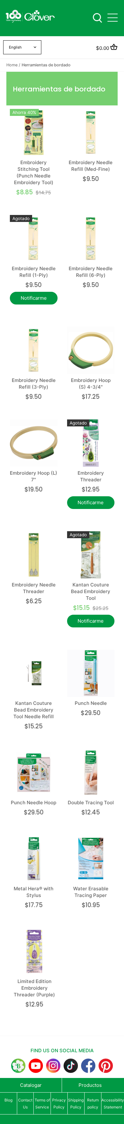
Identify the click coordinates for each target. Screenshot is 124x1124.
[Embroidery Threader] (91, 443)
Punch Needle (91, 703)
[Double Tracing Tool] (91, 773)
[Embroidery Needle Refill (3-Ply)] (34, 350)
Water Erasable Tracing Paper (90, 892)
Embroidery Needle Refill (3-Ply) (34, 383)
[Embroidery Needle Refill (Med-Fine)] (91, 133)
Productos (90, 1085)
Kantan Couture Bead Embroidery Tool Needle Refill (33, 709)
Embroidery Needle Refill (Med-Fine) (91, 165)
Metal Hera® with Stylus (33, 892)
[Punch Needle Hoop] (34, 773)
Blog (8, 1100)
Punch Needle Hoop (33, 803)
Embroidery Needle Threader (34, 588)
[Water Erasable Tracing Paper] (91, 859)
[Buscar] (97, 17)
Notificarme (34, 298)
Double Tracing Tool (91, 803)
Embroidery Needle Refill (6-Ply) (91, 271)
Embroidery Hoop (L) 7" (33, 476)
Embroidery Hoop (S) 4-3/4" (91, 383)
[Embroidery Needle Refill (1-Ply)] (34, 239)
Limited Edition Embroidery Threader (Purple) (34, 988)
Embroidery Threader (91, 476)
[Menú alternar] (112, 18)
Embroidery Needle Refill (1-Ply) (34, 271)
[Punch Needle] (91, 673)
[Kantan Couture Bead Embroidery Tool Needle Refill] (34, 673)
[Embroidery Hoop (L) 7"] (34, 443)
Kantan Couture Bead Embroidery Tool (90, 591)
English (15, 47)
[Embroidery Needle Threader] (34, 555)
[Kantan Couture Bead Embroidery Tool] (91, 555)
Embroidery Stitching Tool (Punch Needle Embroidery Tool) (33, 172)
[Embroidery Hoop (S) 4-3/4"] (91, 350)
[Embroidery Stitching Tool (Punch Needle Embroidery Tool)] (34, 133)
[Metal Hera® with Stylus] (34, 859)
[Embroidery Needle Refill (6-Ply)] (91, 239)
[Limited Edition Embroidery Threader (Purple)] (34, 951)
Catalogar (31, 1085)
